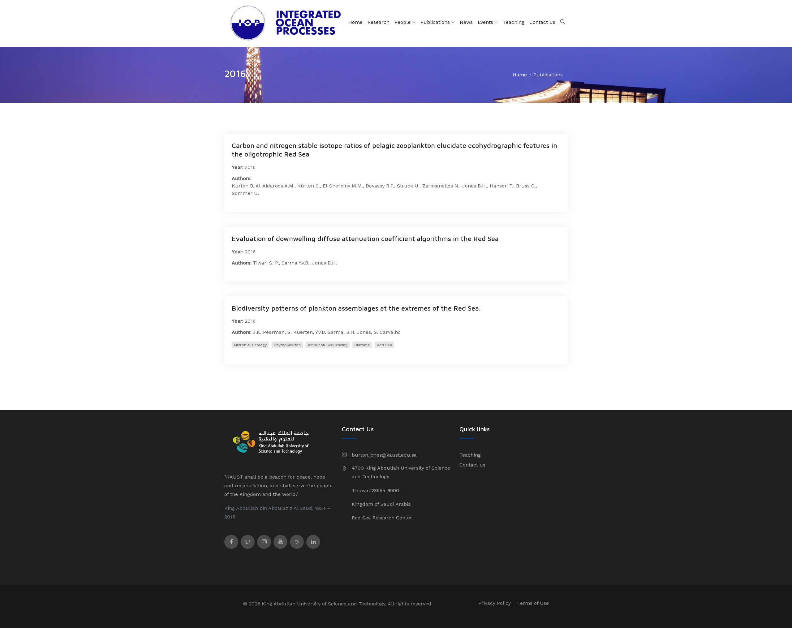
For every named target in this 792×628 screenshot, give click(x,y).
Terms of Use (533, 603)
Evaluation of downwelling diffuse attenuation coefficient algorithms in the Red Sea (365, 238)
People (403, 22)
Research (379, 22)
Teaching (513, 22)
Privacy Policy (494, 603)
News (466, 22)
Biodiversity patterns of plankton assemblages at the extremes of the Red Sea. (356, 308)
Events (486, 22)
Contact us (542, 22)
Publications (435, 22)
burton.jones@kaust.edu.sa (384, 455)
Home (355, 22)
